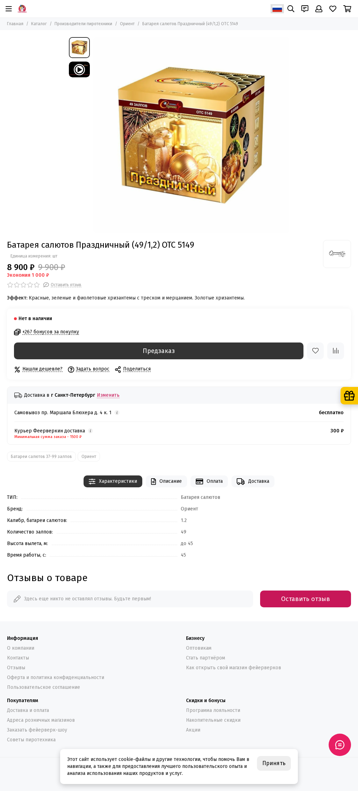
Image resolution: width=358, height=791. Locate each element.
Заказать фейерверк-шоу (37, 730)
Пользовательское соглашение (43, 687)
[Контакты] (305, 8)
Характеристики (118, 481)
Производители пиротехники (83, 23)
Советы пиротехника (31, 740)
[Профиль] (319, 8)
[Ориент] (337, 254)
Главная (15, 23)
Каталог (39, 23)
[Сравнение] (335, 350)
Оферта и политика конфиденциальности (55, 677)
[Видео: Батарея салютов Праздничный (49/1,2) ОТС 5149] (79, 69)
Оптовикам (199, 648)
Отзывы (16, 668)
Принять (274, 763)
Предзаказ (159, 351)
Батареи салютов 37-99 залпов (41, 456)
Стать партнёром (205, 658)
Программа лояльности (213, 710)
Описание (170, 481)
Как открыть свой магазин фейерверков (233, 668)
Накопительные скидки (213, 720)
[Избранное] (315, 350)
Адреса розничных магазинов (41, 720)
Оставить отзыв (305, 599)
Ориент (127, 23)
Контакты (18, 658)
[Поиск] (291, 8)
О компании (20, 648)
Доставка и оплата (28, 710)
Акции (193, 730)
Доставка (258, 481)
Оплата (215, 481)
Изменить (108, 395)
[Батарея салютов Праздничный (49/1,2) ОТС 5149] (191, 135)
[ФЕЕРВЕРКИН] (22, 9)
